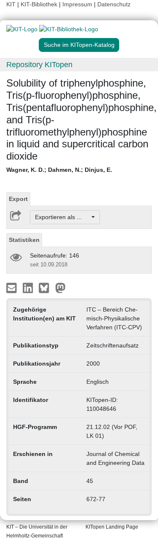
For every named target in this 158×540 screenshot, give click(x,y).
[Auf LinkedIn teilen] (29, 287)
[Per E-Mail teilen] (12, 287)
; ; (59, 169)
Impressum (77, 4)
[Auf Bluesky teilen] (46, 287)
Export (18, 198)
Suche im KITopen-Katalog (79, 44)
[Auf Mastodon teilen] (60, 287)
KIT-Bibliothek (40, 4)
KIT (11, 4)
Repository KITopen (39, 64)
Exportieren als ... (62, 217)
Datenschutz (114, 4)
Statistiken (24, 239)
